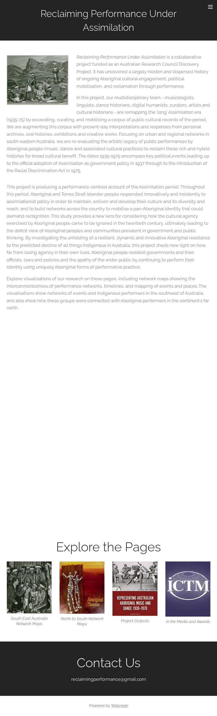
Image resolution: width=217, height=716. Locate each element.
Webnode (119, 706)
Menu (210, 6)
